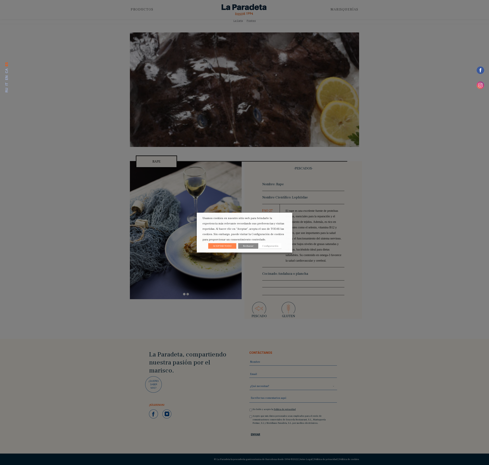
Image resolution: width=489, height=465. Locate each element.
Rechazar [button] (248, 245)
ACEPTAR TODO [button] (222, 245)
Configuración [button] (270, 245)
